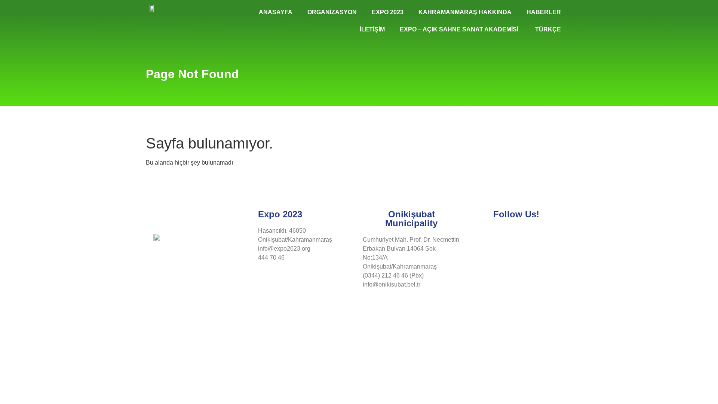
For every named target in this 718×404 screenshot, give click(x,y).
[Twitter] (506, 235)
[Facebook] (486, 235)
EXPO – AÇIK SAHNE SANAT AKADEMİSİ (459, 29)
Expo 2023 (388, 12)
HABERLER (544, 12)
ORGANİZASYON (332, 12)
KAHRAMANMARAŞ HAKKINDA (465, 12)
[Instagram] (526, 235)
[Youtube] (546, 235)
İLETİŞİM (372, 29)
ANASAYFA (275, 12)
